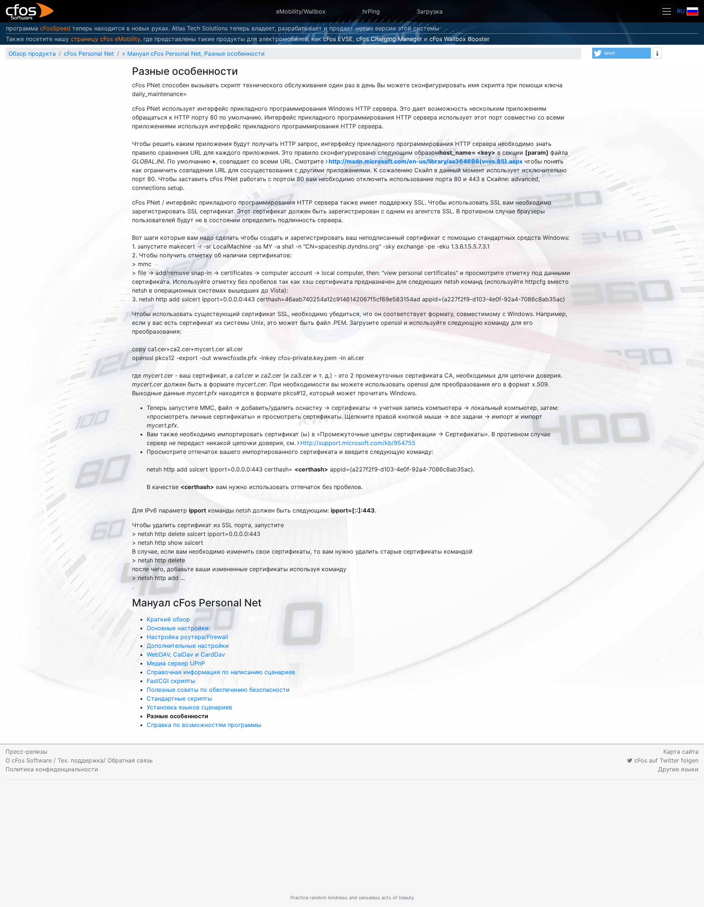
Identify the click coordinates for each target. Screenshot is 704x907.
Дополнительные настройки (188, 645)
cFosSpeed (55, 28)
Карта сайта (680, 751)
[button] (621, 53)
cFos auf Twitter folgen (665, 760)
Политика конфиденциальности (52, 769)
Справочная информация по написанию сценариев (221, 672)
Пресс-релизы (26, 751)
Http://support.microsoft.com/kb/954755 (357, 443)
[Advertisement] (352, 837)
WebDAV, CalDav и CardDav (186, 654)
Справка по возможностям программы (204, 724)
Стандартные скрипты (179, 698)
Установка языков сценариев (189, 707)
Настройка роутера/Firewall (187, 636)
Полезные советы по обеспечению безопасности (218, 689)
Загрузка (430, 11)
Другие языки (678, 769)
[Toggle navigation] (667, 11)
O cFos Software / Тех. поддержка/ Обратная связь (79, 760)
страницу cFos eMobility (105, 39)
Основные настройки (178, 628)
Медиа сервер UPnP (176, 663)
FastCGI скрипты (171, 680)
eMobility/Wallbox (301, 11)
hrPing (371, 11)
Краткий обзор (168, 619)
